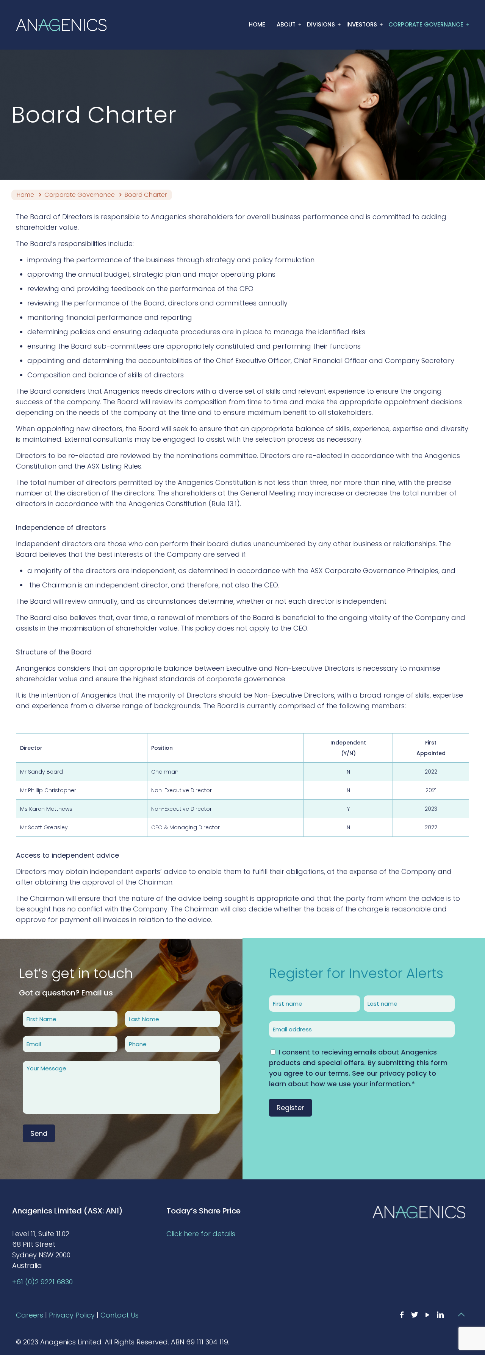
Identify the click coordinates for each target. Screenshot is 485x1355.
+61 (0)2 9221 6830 (42, 1281)
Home (25, 194)
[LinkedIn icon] (440, 1315)
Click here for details (200, 1233)
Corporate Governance (79, 194)
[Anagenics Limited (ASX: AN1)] (61, 24)
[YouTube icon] (427, 1315)
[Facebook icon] (401, 1315)
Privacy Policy (72, 1315)
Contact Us (119, 1315)
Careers (29, 1315)
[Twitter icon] (414, 1315)
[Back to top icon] (461, 1314)
